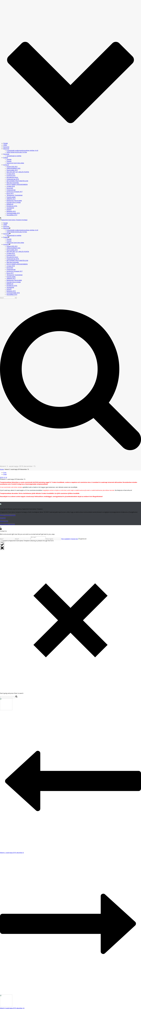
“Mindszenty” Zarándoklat (14, 195)
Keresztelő (10, 188)
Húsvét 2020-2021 (12, 166)
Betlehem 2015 (11, 211)
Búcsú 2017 (10, 193)
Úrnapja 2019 (11, 174)
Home (2, 469)
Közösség (6, 154)
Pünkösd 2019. (11, 175)
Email (5, 474)
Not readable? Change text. (69, 539)
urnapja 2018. (11, 186)
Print (4, 472)
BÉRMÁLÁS (10, 204)
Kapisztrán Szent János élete (15, 163)
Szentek (9, 159)
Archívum (6, 165)
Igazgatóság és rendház (14, 156)
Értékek (5, 158)
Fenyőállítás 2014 (12, 215)
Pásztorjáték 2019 (12, 170)
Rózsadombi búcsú (12, 177)
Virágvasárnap (11, 190)
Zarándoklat (10, 208)
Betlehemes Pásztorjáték (14, 201)
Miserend (6, 149)
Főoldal (5, 143)
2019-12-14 (3, 477)
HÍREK (5, 145)
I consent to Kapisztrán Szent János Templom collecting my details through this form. (28, 541)
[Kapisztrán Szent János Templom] (13, 220)
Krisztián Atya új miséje (14, 202)
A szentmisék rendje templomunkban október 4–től (22, 150)
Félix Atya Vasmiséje (13, 183)
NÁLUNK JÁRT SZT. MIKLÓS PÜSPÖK (18, 172)
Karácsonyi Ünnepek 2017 (14, 192)
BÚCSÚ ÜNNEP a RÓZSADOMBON (17, 184)
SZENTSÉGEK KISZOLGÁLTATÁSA (17, 152)
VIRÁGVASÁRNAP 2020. (13, 168)
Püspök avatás (11, 197)
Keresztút (6, 147)
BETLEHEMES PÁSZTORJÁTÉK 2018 (17, 181)
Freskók (9, 161)
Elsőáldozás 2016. (12, 206)
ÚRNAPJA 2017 (11, 199)
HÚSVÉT (9, 209)
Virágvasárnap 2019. (13, 179)
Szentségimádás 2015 (13, 213)
